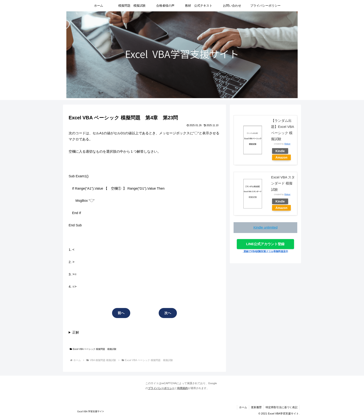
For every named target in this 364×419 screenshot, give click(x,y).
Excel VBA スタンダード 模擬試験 (283, 183)
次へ (167, 313)
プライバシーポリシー (161, 388)
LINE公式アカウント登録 (265, 244)
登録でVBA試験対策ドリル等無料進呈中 (265, 251)
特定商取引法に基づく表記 (281, 407)
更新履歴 (256, 407)
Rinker (287, 144)
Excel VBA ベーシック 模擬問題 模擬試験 (94, 349)
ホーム (243, 407)
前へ (121, 313)
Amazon (281, 157)
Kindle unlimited (265, 227)
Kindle (280, 151)
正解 (75, 332)
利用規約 (182, 388)
